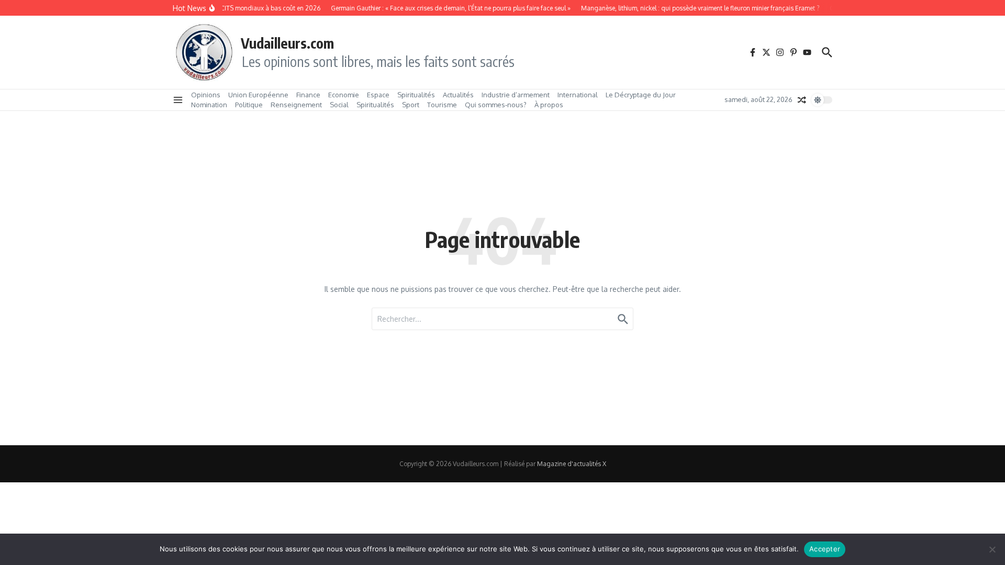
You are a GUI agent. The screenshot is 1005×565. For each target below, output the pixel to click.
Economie (343, 95)
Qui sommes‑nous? (496, 104)
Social (339, 104)
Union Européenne (258, 95)
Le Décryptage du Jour (641, 95)
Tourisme (442, 104)
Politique (249, 104)
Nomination (209, 104)
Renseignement (296, 104)
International (577, 95)
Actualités (458, 95)
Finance (308, 95)
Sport (410, 104)
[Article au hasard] (802, 100)
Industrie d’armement (516, 95)
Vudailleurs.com (287, 43)
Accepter (824, 549)
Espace (378, 95)
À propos (548, 104)
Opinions (205, 95)
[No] (992, 549)
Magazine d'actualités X (571, 464)
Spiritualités (416, 95)
